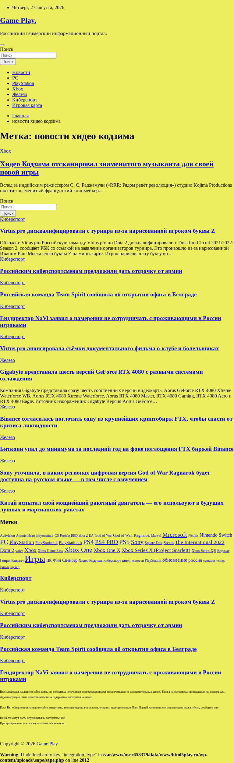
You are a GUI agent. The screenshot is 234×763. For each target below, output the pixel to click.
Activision (7, 535)
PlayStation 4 (46, 543)
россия (195, 560)
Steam (169, 543)
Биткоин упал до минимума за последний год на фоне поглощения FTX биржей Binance (116, 449)
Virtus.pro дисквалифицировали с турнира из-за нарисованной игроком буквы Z (107, 231)
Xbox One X (107, 550)
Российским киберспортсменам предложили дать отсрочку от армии (91, 271)
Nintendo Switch (216, 535)
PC (15, 77)
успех (220, 560)
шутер (15, 567)
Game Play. (18, 20)
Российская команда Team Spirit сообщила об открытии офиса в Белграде (98, 294)
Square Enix (153, 543)
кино (126, 560)
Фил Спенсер (65, 560)
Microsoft (174, 534)
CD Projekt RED (66, 535)
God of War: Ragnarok (131, 535)
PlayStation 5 (70, 542)
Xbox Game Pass (50, 551)
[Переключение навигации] (2, 45)
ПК (49, 560)
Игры (35, 558)
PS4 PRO (106, 542)
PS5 (124, 542)
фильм (4, 567)
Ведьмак (223, 551)
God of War (103, 535)
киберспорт (112, 560)
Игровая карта (27, 105)
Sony (137, 542)
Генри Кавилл (11, 560)
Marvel (156, 535)
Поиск (6, 49)
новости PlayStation (146, 560)
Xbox (17, 88)
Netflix (193, 535)
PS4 (88, 542)
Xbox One (78, 549)
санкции (209, 560)
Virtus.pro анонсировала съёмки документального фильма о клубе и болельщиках (109, 348)
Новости (21, 72)
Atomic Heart (25, 535)
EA (91, 535)
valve (19, 551)
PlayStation (23, 83)
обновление (174, 560)
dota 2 (83, 535)
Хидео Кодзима (90, 560)
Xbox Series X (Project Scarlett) (156, 550)
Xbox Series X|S (204, 551)
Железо (19, 94)
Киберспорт (24, 99)
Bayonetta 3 (44, 535)
